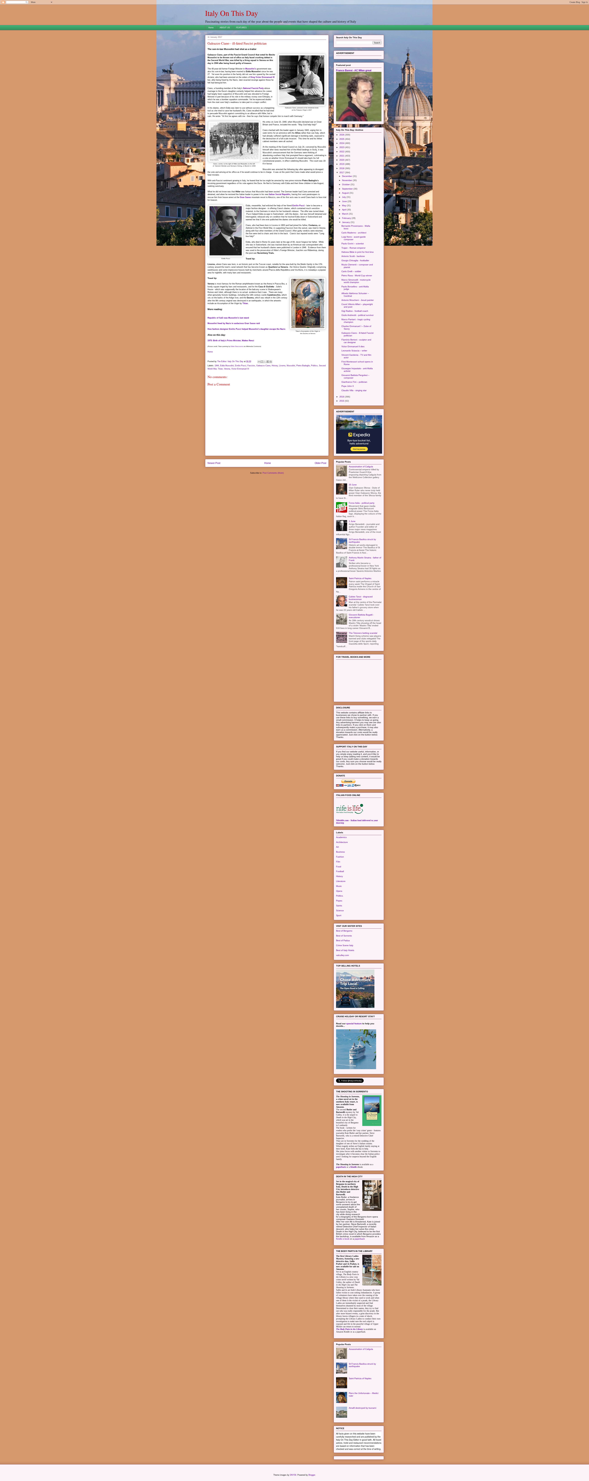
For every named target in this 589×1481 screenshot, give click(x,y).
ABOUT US (225, 27)
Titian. (245, 303)
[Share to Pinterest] (270, 361)
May (344, 244)
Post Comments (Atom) (273, 473)
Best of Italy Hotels (345, 988)
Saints (339, 944)
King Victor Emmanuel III (262, 77)
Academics (341, 875)
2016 (342, 435)
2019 (342, 202)
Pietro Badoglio (303, 365)
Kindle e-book (343, 1277)
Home (211, 27)
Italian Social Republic (279, 194)
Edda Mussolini (227, 365)
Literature (340, 919)
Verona (227, 369)
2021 (342, 194)
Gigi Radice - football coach (354, 349)
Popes (339, 939)
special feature (354, 1062)
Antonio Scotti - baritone (353, 294)
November (347, 218)
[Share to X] (264, 361)
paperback (341, 1205)
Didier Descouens (237, 346)
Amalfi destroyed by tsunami (362, 1446)
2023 (342, 185)
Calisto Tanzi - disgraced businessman (361, 636)
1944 (217, 365)
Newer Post (214, 463)
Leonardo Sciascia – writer (354, 389)
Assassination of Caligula (361, 505)
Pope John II (347, 424)
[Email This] (259, 361)
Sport (338, 954)
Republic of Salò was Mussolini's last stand (228, 318)
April (344, 248)
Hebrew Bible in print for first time (357, 290)
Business (340, 890)
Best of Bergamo (344, 969)
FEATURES (241, 27)
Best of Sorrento (344, 974)
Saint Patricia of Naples (360, 616)
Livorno (282, 365)
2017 (342, 211)
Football (340, 910)
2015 (342, 439)
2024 (342, 181)
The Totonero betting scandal (363, 671)
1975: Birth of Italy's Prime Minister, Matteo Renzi (231, 340)
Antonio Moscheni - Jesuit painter (357, 338)
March (345, 252)
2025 (342, 177)
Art (337, 885)
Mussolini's (250, 69)
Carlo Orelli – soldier (351, 310)
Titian (220, 369)
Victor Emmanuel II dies (352, 385)
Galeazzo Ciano (263, 365)
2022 (342, 190)
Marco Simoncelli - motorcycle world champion (356, 319)
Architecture (342, 880)
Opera (339, 929)
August (345, 231)
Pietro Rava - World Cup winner (356, 314)
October (346, 223)
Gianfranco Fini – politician (354, 420)
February (347, 256)
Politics (314, 365)
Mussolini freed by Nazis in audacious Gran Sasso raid (234, 323)
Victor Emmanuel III (240, 369)
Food (338, 905)
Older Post (320, 463)
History (275, 365)
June (344, 239)
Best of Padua (343, 979)
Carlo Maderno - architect (353, 271)
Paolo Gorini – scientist (352, 282)
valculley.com (342, 993)
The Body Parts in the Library (349, 1367)
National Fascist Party (253, 88)
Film (338, 900)
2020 (342, 198)
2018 (342, 206)
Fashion (340, 895)
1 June (352, 559)
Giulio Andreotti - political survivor (357, 353)
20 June (353, 523)
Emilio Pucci (298, 205)
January (346, 260)
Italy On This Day (231, 13)
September (347, 227)
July (344, 235)
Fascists (251, 365)
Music (339, 924)
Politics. (339, 934)
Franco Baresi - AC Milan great (353, 108)
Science (340, 949)
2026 (342, 173)
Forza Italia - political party (361, 541)
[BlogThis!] (262, 361)
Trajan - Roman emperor (353, 286)
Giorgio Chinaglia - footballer (355, 299)
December (347, 214)
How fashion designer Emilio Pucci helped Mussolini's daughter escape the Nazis (246, 329)
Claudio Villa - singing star (354, 429)
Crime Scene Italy (344, 984)
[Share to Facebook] (267, 361)
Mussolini (291, 365)
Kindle (353, 1205)
